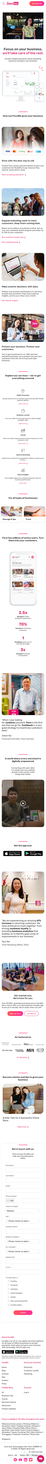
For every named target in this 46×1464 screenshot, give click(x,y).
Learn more (22, 404)
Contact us (31, 1014)
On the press (22, 1057)
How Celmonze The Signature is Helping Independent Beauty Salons (21, 1119)
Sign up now (15, 1014)
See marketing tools (10, 242)
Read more (22, 1127)
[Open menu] (3, 3)
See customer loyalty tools (13, 237)
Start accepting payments (13, 175)
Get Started (37, 4)
